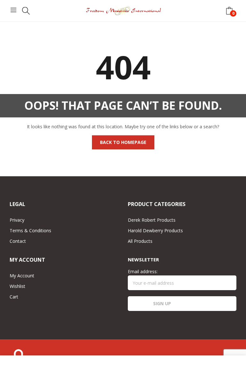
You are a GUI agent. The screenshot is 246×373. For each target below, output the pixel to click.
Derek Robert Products (152, 220)
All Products (140, 241)
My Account (22, 276)
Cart (14, 297)
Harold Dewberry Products (155, 230)
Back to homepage (123, 142)
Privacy (17, 220)
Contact (18, 241)
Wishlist (17, 286)
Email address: (143, 271)
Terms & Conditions (30, 230)
